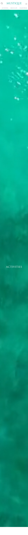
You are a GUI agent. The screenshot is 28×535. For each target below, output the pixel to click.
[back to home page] (14, 2)
